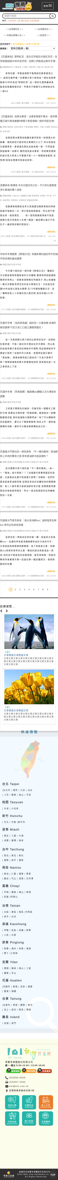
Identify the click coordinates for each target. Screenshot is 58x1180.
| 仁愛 (13, 873)
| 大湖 (20, 835)
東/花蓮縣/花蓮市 (19, 378)
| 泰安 (20, 840)
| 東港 (28, 948)
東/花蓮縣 (25, 103)
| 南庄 (5, 835)
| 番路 (13, 892)
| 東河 (29, 1005)
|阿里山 (14, 896)
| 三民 (5, 935)
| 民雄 (5, 896)
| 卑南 (14, 1005)
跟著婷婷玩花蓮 (37, 310)
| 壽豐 (29, 986)
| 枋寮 (20, 948)
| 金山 (20, 795)
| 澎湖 (5, 1023)
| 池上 (5, 1009)
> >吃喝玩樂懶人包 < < (14, 35)
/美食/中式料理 (32, 44)
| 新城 (14, 986)
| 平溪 (28, 795)
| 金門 (13, 1023)
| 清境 (20, 878)
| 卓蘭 (5, 840)
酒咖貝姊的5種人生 (38, 236)
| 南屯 (13, 855)
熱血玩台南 (39, 103)
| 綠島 (20, 1009)
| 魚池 (5, 873)
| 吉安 (22, 986)
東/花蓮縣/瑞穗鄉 (19, 310)
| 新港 (28, 892)
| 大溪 (5, 808)
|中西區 (29, 912)
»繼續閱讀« (51, 99)
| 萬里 (13, 795)
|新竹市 (21, 822)
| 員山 (20, 968)
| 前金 (13, 930)
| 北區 (5, 912)
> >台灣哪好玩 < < (43, 29)
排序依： (4, 48)
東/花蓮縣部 (18, 44)
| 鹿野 (22, 1005)
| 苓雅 (5, 930)
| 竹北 (5, 822)
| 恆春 (5, 948)
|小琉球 (14, 953)
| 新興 (28, 930)
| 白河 (13, 916)
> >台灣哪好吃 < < (14, 29)
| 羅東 (5, 973)
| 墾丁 (5, 953)
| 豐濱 (5, 991)
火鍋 (18, 21)
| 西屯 (5, 855)
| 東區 (13, 912)
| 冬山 (13, 973)
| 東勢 (5, 860)
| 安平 (5, 916)
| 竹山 (13, 878)
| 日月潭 (29, 878)
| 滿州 (13, 948)
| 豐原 (20, 860)
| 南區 (20, 912)
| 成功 (13, 1009)
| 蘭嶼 (28, 1009)
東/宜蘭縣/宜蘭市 (18, 236)
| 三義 (13, 835)
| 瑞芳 (14, 790)
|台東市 (6, 1005)
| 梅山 (20, 892)
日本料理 (12, 21)
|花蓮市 (6, 986)
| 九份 (22, 790)
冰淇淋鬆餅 (34, 21)
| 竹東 (13, 822)
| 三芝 (5, 795)
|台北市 (6, 790)
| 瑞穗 (13, 991)
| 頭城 (5, 968)
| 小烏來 (14, 808)
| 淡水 (29, 790)
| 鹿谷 (5, 878)
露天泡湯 (25, 21)
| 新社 (20, 855)
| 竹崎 (5, 892)
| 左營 (13, 935)
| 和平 (13, 860)
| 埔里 (20, 873)
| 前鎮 (20, 930)
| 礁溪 (13, 968)
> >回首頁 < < (43, 35)
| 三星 (28, 968)
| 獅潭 (13, 840)
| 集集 (28, 873)
